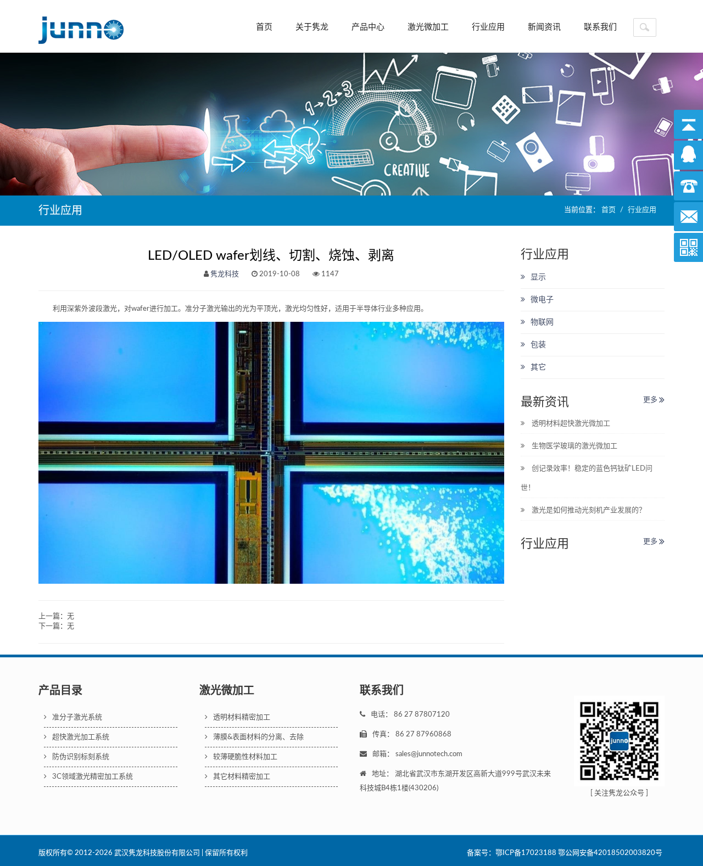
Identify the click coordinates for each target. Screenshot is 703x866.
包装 (538, 345)
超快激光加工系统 (80, 737)
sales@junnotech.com (428, 754)
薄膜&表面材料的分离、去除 (258, 737)
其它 (538, 367)
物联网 (542, 322)
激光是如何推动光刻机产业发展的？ (588, 510)
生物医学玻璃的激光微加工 (573, 446)
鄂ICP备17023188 (525, 853)
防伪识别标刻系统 (80, 757)
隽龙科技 (224, 274)
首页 (264, 27)
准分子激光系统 (77, 717)
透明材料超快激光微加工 (570, 423)
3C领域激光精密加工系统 (92, 776)
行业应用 (488, 27)
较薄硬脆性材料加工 (245, 757)
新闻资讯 (544, 27)
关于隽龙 (311, 27)
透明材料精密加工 (241, 717)
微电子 (542, 300)
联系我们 (600, 27)
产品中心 (368, 27)
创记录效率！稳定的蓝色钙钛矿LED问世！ (586, 478)
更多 (651, 400)
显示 (538, 277)
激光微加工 (428, 27)
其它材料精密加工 (241, 776)
